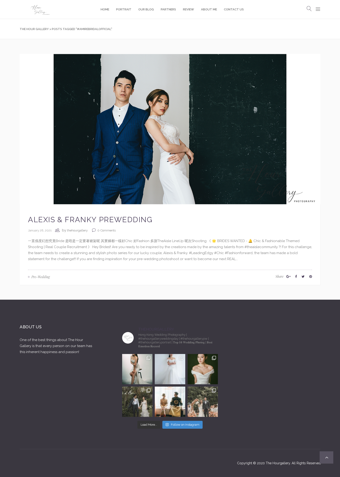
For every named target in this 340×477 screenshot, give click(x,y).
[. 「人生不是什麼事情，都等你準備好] (170, 402)
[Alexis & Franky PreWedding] (170, 129)
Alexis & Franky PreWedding (90, 219)
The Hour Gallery (34, 29)
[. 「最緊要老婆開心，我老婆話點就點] (137, 402)
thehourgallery (77, 230)
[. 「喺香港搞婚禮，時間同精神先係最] (170, 369)
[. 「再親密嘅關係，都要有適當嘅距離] (137, 369)
